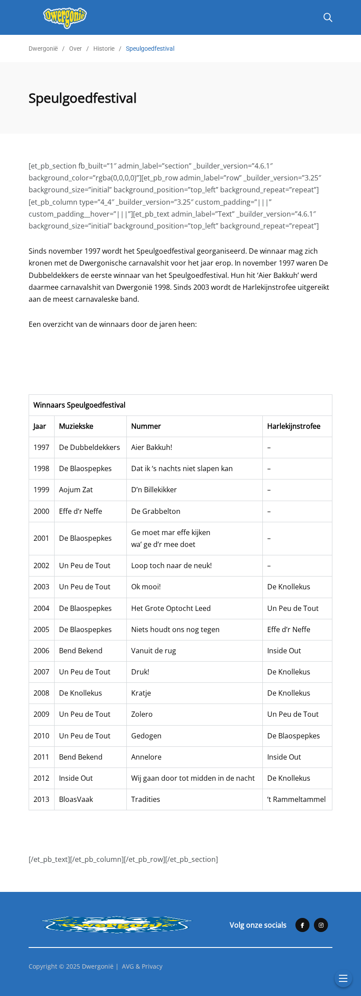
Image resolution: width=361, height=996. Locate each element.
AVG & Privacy (142, 966)
